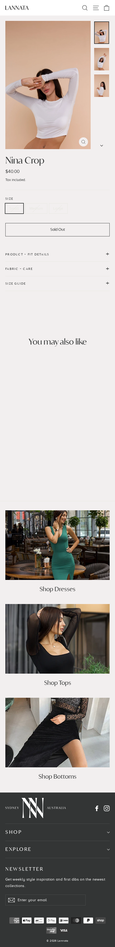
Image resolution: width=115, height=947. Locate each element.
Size (9, 199)
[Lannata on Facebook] (97, 808)
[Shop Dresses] (57, 545)
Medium (36, 208)
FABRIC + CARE (19, 269)
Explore (18, 849)
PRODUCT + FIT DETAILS (27, 254)
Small (14, 208)
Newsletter (24, 869)
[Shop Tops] (57, 639)
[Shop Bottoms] (57, 732)
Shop (13, 832)
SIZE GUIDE (15, 283)
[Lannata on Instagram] (107, 808)
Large (58, 208)
